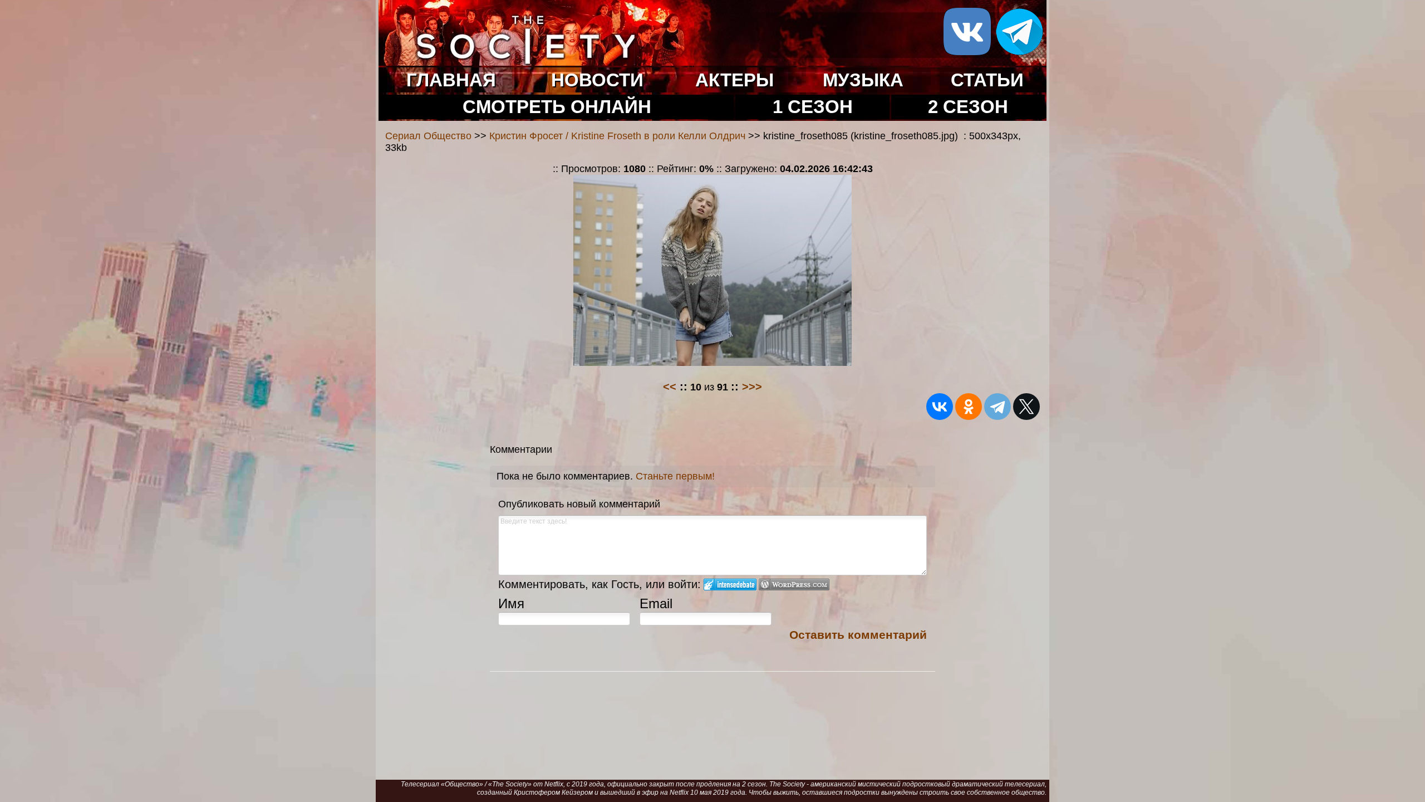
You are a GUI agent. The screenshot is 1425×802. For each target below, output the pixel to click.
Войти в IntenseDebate (730, 584)
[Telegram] (997, 406)
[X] (1026, 406)
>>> (752, 386)
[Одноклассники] (968, 406)
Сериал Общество (428, 135)
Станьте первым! (675, 476)
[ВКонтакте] (939, 406)
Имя (511, 603)
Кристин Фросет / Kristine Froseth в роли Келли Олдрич (617, 135)
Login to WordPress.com (794, 584)
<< (669, 386)
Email (656, 603)
